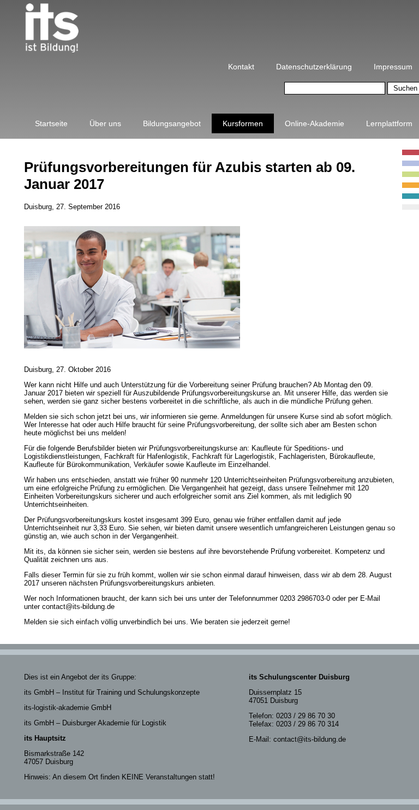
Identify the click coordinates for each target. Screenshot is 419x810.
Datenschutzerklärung (314, 66)
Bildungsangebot (172, 123)
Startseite (51, 123)
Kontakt (241, 66)
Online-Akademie (314, 123)
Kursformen (243, 123)
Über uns (105, 123)
